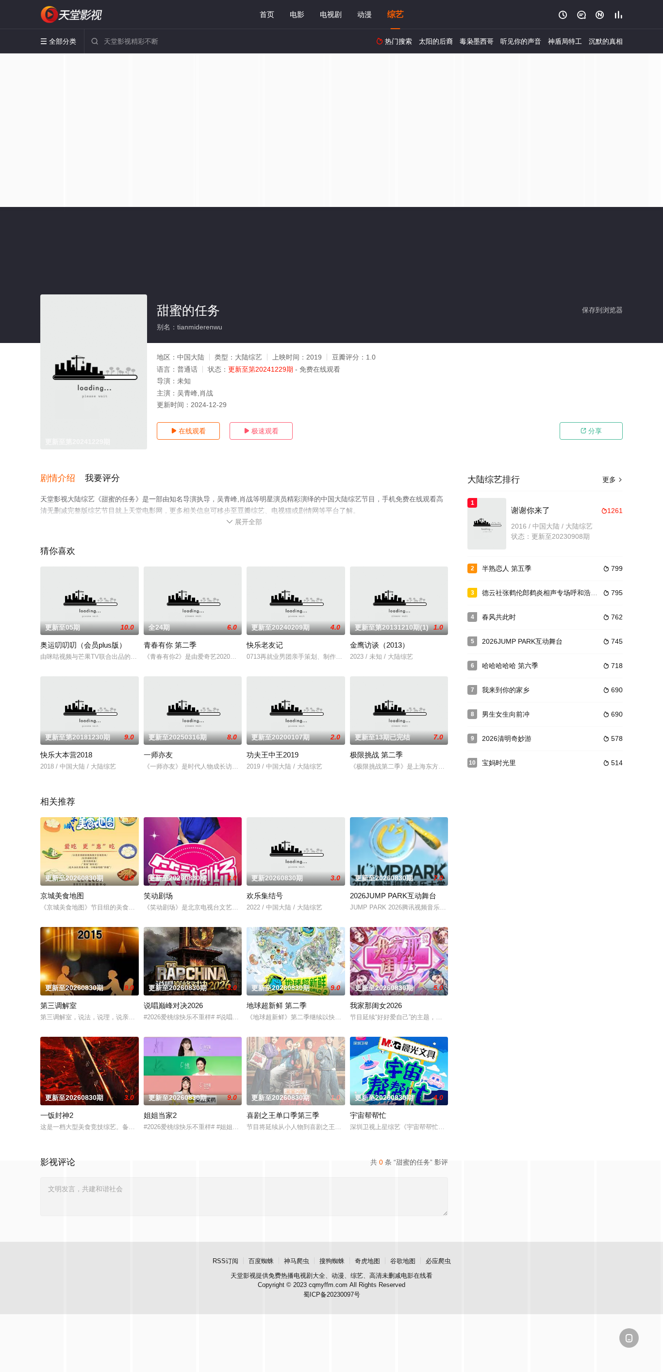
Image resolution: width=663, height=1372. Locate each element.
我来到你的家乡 (506, 690)
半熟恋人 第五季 (506, 568)
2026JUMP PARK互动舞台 (393, 896)
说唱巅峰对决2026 (173, 1005)
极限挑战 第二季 (376, 755)
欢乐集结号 (265, 896)
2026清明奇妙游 (506, 738)
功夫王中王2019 (272, 755)
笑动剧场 (158, 896)
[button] (62, 478)
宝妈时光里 (499, 763)
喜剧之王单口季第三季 (283, 1115)
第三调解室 (58, 1005)
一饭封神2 (56, 1115)
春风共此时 (499, 617)
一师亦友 (158, 755)
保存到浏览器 (602, 310)
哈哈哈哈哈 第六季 (510, 665)
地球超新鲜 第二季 (277, 1005)
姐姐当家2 (160, 1115)
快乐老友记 (265, 645)
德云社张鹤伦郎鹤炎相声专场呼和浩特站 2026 (552, 593)
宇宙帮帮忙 (368, 1115)
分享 (591, 431)
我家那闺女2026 (376, 1005)
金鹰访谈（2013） (379, 645)
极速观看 (261, 431)
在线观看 (188, 431)
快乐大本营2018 (66, 755)
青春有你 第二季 (170, 645)
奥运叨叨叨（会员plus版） (83, 645)
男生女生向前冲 (506, 714)
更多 (612, 479)
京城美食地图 (62, 896)
